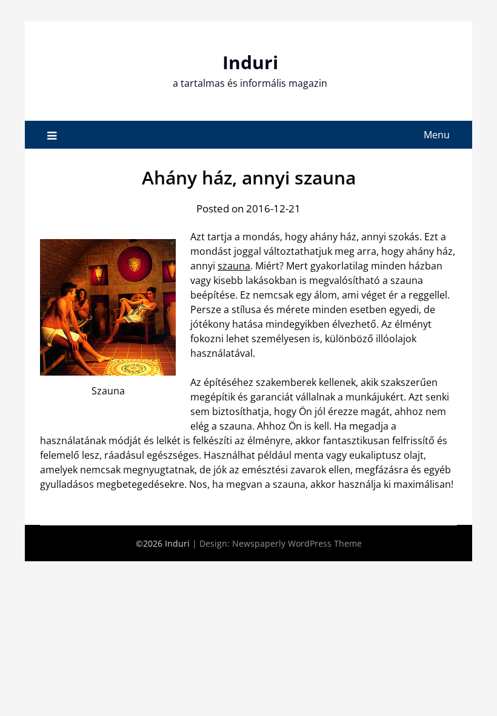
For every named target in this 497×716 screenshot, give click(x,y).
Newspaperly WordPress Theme (297, 543)
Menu (437, 134)
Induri (250, 62)
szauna (234, 265)
